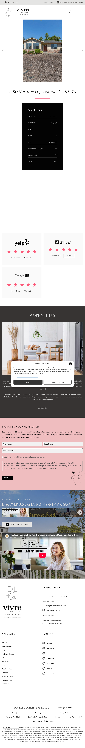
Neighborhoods (8, 654)
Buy (3, 650)
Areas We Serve (8, 680)
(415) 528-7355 (48, 601)
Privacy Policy (40, 713)
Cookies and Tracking (11, 717)
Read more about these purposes (27, 377)
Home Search (7, 646)
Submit (7, 478)
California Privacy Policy (37, 717)
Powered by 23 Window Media (42, 721)
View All (27, 258)
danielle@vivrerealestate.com (54, 606)
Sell (3, 658)
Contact (5, 672)
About (4, 643)
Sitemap (5, 684)
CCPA (57, 717)
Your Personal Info (75, 717)
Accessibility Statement (63, 713)
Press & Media (7, 676)
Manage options (58, 382)
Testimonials (7, 669)
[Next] (79, 512)
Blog (3, 665)
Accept (28, 382)
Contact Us (48, 3)
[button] (70, 364)
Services (5, 661)
